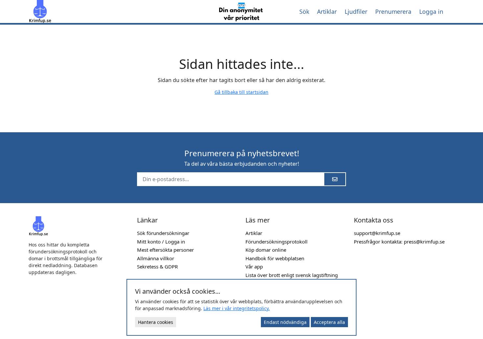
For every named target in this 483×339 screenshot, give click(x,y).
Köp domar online (265, 249)
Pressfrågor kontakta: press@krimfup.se (399, 241)
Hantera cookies (155, 322)
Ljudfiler (356, 11)
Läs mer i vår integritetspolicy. (236, 308)
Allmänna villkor (155, 258)
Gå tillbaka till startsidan (241, 92)
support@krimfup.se (377, 233)
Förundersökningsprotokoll (276, 241)
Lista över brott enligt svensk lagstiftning (291, 275)
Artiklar (327, 11)
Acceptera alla (329, 322)
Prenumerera (393, 11)
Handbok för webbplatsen (274, 258)
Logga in (431, 11)
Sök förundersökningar (163, 233)
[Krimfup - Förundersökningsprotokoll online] (117, 11)
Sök (304, 11)
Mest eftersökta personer (165, 249)
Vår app (254, 266)
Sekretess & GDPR (157, 266)
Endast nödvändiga (285, 322)
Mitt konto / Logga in (161, 241)
